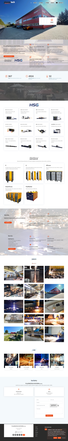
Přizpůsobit (63, 437)
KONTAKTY (61, 2)
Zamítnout (55, 437)
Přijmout (59, 437)
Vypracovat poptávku (8, 56)
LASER (36, 430)
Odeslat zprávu (49, 415)
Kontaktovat (8, 222)
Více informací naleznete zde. (52, 435)
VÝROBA (47, 2)
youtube (34, 263)
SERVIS (52, 2)
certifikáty (34, 96)
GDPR (24, 434)
